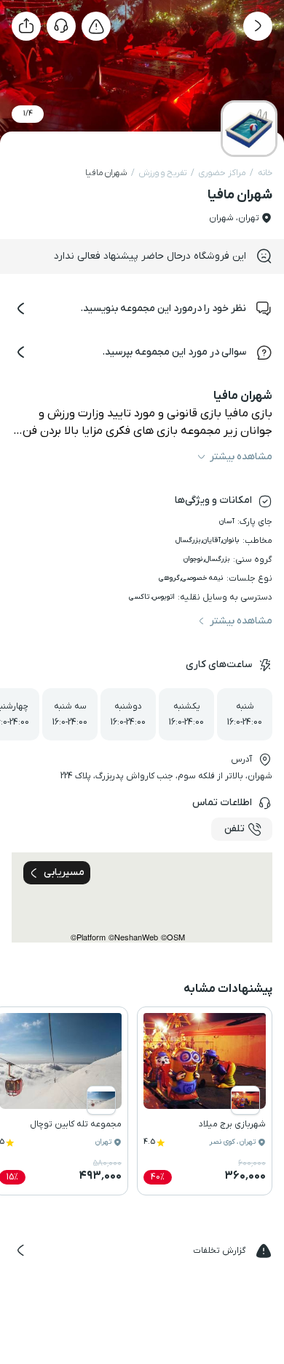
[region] (142, 897)
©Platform (88, 937)
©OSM (173, 937)
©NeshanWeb (133, 937)
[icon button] (257, 26)
